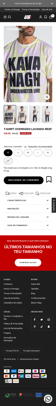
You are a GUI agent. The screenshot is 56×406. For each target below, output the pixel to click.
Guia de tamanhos (17, 225)
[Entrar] (40, 17)
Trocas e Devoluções (31, 9)
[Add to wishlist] (48, 179)
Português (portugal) (31, 351)
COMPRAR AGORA (28, 262)
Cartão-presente (38, 298)
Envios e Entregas (12, 9)
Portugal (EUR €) (12, 351)
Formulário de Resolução (10, 339)
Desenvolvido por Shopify (29, 359)
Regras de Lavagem (18, 217)
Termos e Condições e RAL (13, 317)
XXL (8, 160)
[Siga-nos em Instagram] (48, 319)
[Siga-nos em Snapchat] (48, 326)
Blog (33, 293)
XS (8, 152)
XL (48, 152)
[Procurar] (9, 17)
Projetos (7, 333)
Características (16, 200)
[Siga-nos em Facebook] (34, 319)
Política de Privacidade (13, 323)
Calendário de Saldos (13, 302)
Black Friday (36, 302)
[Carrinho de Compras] (50, 16)
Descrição (13, 209)
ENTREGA (13, 193)
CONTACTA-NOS (45, 193)
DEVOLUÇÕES (29, 193)
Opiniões (35, 288)
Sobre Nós (35, 284)
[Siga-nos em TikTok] (41, 326)
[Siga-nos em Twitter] (41, 319)
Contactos (8, 284)
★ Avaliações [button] (54, 205)
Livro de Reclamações (13, 328)
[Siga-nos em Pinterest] (34, 326)
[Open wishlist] (45, 17)
